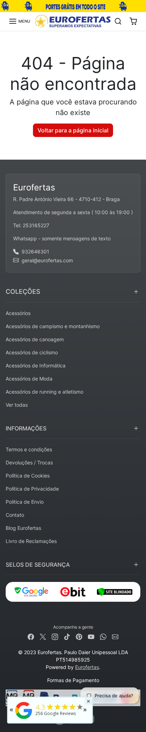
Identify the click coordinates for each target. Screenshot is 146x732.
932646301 (35, 251)
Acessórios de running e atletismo (44, 392)
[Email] (115, 636)
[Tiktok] (67, 636)
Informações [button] (26, 428)
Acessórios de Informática (36, 365)
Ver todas (17, 405)
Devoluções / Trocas (29, 462)
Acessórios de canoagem (35, 339)
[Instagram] (55, 636)
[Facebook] (31, 636)
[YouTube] (91, 636)
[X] (43, 636)
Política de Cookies (28, 476)
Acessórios (18, 313)
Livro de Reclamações (31, 541)
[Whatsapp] (103, 636)
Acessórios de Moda (29, 379)
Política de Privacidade (32, 489)
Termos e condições (29, 449)
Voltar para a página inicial (73, 130)
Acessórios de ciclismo (32, 352)
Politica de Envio (25, 502)
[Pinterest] (79, 636)
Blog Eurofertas (23, 528)
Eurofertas (87, 667)
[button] (19, 21)
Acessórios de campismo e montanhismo (53, 326)
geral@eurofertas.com (47, 260)
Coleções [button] (23, 291)
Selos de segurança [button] (38, 564)
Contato (15, 515)
